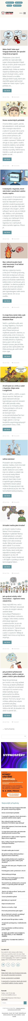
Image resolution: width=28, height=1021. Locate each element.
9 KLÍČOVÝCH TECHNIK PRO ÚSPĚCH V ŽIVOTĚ (13, 940)
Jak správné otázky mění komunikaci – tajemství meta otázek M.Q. (14, 598)
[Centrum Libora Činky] (7, 13)
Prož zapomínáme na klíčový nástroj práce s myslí (12, 928)
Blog (12, 1014)
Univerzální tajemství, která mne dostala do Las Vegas (14, 827)
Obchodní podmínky (20, 1008)
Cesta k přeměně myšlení (9, 896)
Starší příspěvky (8, 729)
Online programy (7, 1014)
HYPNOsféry (5, 888)
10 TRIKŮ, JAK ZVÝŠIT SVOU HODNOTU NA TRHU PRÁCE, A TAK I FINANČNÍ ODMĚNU (13, 934)
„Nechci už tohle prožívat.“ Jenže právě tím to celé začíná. (13, 892)
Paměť (16, 1013)
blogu (12, 956)
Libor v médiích (17, 1014)
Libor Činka (6, 97)
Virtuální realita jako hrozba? (14, 525)
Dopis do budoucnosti (8, 904)
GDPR (19, 1009)
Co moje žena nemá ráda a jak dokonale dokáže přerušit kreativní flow (14, 317)
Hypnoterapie (5, 1013)
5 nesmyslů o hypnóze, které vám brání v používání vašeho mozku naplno (14, 191)
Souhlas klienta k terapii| (13, 1009)
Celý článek (7, 90)
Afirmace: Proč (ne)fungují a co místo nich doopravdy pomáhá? (13, 878)
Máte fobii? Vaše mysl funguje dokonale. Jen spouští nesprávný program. (14, 51)
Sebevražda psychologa (9, 874)
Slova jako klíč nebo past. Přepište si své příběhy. (14, 866)
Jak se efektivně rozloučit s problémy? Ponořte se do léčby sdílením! (13, 915)
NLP (14, 1013)
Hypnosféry (9, 957)
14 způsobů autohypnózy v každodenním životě (14, 923)
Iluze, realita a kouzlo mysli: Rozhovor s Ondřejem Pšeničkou (13, 842)
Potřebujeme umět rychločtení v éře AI (13, 871)
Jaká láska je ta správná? (9, 900)
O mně (10, 1013)
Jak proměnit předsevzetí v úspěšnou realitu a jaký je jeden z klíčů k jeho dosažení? (14, 674)
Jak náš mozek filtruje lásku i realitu (12, 919)
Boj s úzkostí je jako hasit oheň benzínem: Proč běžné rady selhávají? (13, 264)
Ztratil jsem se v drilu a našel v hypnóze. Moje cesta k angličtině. (14, 388)
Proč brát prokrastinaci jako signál (12, 911)
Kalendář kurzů (22, 1013)
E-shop (23, 1014)
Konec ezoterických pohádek (13, 120)
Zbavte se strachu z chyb (9, 907)
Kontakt (14, 1016)
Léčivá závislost (8, 459)
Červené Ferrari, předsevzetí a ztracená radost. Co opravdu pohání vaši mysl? (14, 883)
